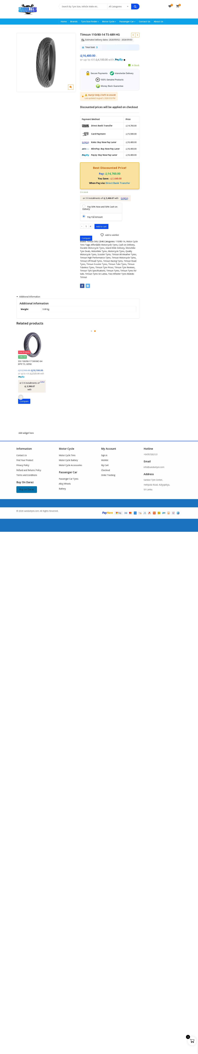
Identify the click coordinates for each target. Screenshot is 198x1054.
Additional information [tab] (29, 296)
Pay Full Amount (95, 217)
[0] (169, 6)
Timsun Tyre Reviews (125, 267)
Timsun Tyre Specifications (92, 270)
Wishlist (104, 460)
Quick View (33, 361)
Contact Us (144, 21)
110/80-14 (120, 241)
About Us (158, 21)
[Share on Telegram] (88, 286)
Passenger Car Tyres (68, 478)
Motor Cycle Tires (67, 455)
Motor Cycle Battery (68, 460)
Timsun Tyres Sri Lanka (96, 273)
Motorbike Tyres (99, 251)
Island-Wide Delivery (115, 248)
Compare (86, 238)
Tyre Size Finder (89, 21)
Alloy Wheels (65, 483)
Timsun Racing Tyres (113, 261)
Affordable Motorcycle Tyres (104, 244)
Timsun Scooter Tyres (96, 264)
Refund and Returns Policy (28, 470)
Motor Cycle (108, 21)
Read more (20, 397)
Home (64, 21)
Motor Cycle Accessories (70, 465)
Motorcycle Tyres (116, 251)
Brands (73, 21)
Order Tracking (108, 475)
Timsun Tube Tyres (117, 264)
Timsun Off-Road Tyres (91, 261)
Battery (62, 488)
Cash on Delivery (127, 244)
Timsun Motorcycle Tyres (124, 257)
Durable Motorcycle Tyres (92, 248)
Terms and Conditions (26, 475)
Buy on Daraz (26, 489)
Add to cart (101, 226)
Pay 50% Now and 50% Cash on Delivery (99, 207)
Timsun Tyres (112, 270)
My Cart (105, 465)
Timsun (90, 241)
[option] (46, 62)
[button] (73, 89)
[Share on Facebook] (82, 286)
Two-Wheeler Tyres (117, 273)
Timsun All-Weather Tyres (124, 254)
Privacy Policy (22, 465)
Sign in (104, 455)
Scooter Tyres (104, 254)
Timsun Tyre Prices (104, 267)
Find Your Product (24, 460)
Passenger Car (126, 21)
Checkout (105, 470)
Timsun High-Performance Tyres (95, 257)
